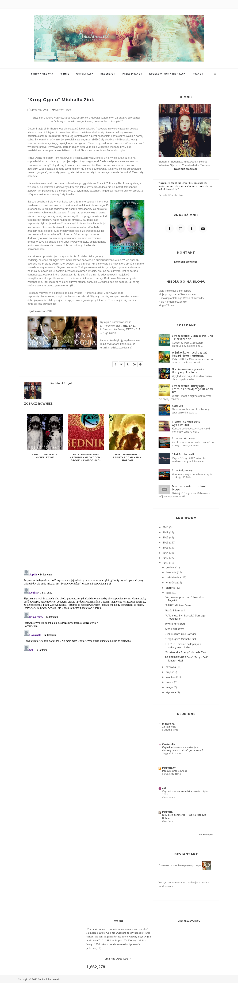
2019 (166, 527)
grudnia (170, 567)
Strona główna (42, 74)
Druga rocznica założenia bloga (190, 488)
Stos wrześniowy (183, 438)
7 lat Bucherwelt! (183, 454)
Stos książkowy (182, 470)
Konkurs (177, 406)
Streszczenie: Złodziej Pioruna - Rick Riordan (192, 337)
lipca (169, 592)
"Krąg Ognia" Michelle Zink (181, 638)
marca (170, 682)
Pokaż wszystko (206, 834)
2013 (166, 557)
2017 (166, 537)
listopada (171, 572)
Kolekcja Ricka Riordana (167, 74)
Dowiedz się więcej (186, 168)
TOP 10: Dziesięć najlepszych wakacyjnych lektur (183, 646)
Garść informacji (175, 610)
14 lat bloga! (169, 726)
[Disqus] (86, 518)
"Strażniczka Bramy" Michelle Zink (185, 652)
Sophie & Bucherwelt (49, 979)
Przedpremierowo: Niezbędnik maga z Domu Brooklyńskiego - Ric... (86, 457)
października (174, 577)
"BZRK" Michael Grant (178, 605)
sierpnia (171, 587)
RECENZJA (130, 325)
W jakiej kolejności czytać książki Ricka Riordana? (190, 354)
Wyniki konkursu (175, 623)
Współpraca (85, 74)
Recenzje (107, 74)
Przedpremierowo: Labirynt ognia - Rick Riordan (127, 457)
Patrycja (167, 811)
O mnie (64, 74)
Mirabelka (168, 723)
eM (164, 788)
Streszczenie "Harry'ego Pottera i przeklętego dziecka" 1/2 (193, 389)
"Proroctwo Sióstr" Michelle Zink (45, 456)
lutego (170, 687)
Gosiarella (168, 744)
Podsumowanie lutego (174, 770)
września (171, 582)
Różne (197, 74)
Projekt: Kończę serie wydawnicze (186, 423)
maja (169, 672)
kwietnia (171, 677)
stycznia (171, 692)
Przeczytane (131, 74)
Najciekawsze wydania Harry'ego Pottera (188, 370)
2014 (166, 552)
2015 (166, 547)
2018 (166, 532)
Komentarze (63, 109)
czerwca (171, 666)
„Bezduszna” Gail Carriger (180, 633)
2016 (166, 542)
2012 (166, 562)
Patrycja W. (169, 767)
